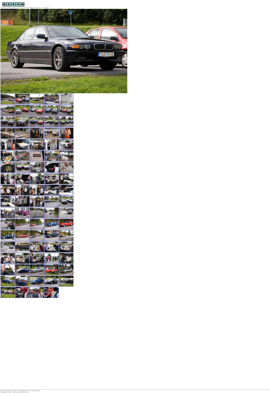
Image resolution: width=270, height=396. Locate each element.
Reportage (12, 7)
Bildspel (46, 7)
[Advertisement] (18, 345)
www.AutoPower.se (22, 392)
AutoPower (4, 7)
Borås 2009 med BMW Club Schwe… (30, 7)
